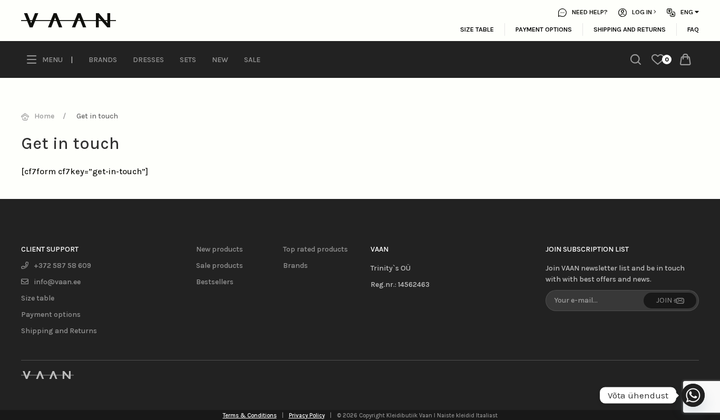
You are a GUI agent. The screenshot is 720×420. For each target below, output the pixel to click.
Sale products (219, 265)
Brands (103, 59)
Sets (188, 59)
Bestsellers (214, 281)
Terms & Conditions (250, 415)
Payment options (543, 29)
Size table (477, 29)
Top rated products (315, 249)
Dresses (148, 59)
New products (219, 249)
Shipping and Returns (629, 29)
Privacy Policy (307, 415)
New (220, 59)
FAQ (693, 29)
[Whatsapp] (693, 395)
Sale (252, 59)
